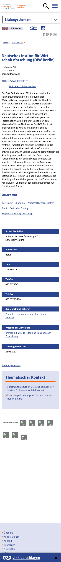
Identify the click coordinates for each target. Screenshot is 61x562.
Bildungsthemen (18, 20)
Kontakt (8, 540)
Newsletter (9, 549)
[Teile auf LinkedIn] (6, 435)
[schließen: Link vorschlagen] (56, 558)
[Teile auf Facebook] (32, 423)
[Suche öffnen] (46, 6)
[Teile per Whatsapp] (50, 423)
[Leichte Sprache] (43, 28)
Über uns (8, 532)
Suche (5, 42)
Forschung (7, 203)
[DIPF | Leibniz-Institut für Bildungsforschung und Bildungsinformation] (50, 34)
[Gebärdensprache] (33, 28)
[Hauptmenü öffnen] (55, 6)
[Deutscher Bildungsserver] (14, 6)
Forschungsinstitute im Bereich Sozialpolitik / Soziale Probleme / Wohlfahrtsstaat (30, 388)
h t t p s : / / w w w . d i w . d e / (13, 80)
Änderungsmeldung (11, 365)
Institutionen (17, 42)
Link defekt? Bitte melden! (22, 86)
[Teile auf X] (41, 423)
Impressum (9, 545)
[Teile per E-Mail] (15, 435)
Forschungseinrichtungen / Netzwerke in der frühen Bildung (29, 397)
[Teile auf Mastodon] (23, 423)
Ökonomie (20, 203)
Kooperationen (11, 536)
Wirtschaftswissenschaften (41, 203)
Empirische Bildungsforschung (17, 213)
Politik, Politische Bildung (15, 208)
